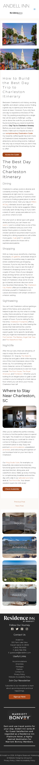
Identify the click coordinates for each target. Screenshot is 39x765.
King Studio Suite (13, 463)
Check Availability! (12, 489)
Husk (15, 238)
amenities (6, 450)
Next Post (19, 506)
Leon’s (5, 225)
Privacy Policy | (10, 760)
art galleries (15, 257)
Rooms (19, 523)
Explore (19, 669)
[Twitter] (17, 629)
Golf (19, 571)
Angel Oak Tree (29, 337)
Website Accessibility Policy (19, 677)
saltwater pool (24, 478)
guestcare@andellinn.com (20, 653)
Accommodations (19, 661)
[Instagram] (27, 629)
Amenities (19, 547)
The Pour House (15, 371)
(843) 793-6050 (20, 648)
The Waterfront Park (14, 340)
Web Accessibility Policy (25, 760)
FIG (21, 238)
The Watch (25, 356)
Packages (19, 667)
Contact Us (19, 672)
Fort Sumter (7, 337)
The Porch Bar (14, 480)
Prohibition (18, 374)
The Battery (17, 337)
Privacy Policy (19, 674)
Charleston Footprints (19, 322)
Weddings (19, 595)
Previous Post (19, 502)
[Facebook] (12, 629)
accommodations (17, 447)
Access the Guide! (12, 155)
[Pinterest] (22, 629)
